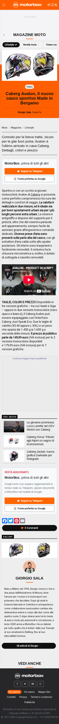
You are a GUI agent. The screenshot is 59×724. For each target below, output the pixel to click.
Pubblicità (29, 702)
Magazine (16, 127)
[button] (17, 684)
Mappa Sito (44, 691)
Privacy (23, 697)
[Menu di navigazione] (4, 5)
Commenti (31, 527)
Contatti (11, 697)
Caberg (35, 194)
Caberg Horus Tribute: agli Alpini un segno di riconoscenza (41, 440)
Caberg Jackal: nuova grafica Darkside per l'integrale (40, 455)
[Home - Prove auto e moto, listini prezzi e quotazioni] (27, 5)
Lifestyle (9, 44)
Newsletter (14, 691)
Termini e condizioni (41, 697)
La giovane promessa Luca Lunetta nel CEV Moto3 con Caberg (40, 426)
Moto (5, 127)
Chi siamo (29, 691)
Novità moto (30, 44)
